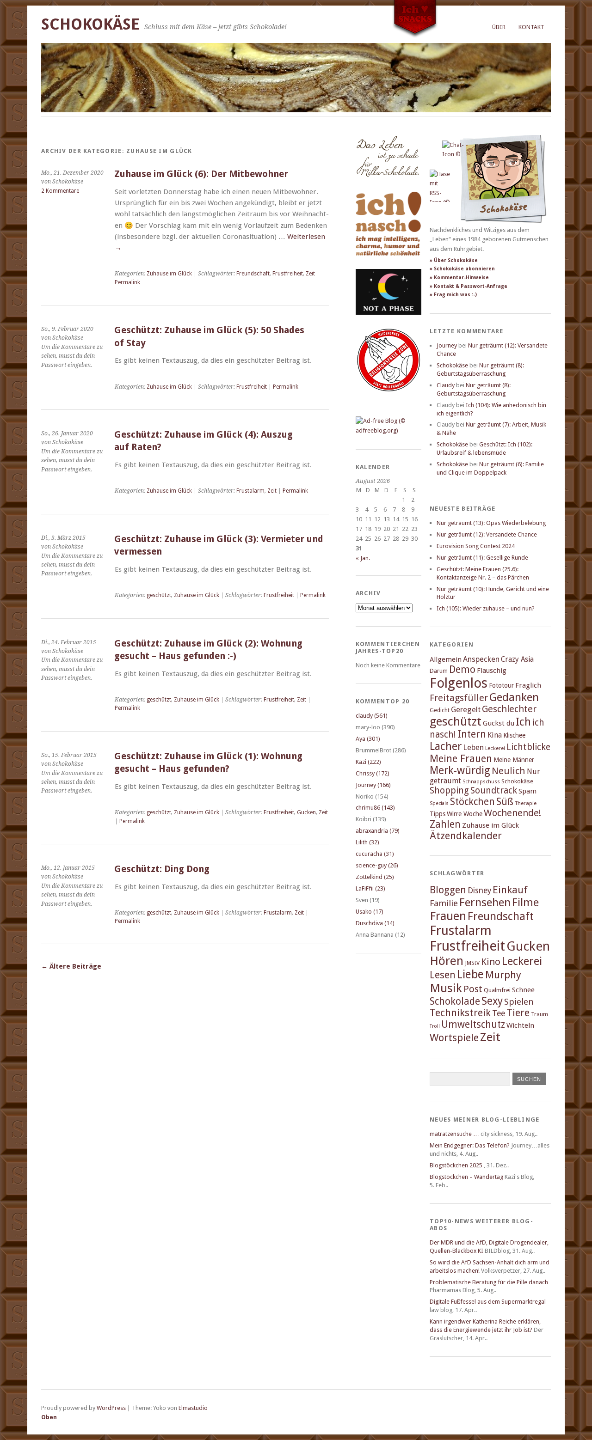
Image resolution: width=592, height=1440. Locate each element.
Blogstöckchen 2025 (456, 1165)
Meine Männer (513, 759)
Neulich (508, 770)
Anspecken (481, 659)
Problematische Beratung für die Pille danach (489, 1282)
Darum (439, 670)
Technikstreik (460, 1013)
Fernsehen (485, 902)
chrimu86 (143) (375, 807)
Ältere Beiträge (71, 966)
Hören (446, 961)
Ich (523, 721)
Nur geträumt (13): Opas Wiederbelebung (491, 522)
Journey (447, 345)
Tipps (437, 814)
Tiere (518, 1013)
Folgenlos (458, 683)
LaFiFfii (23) (370, 888)
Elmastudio (193, 1407)
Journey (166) (373, 784)
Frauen (448, 916)
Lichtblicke (528, 747)
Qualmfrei (497, 990)
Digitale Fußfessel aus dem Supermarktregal (488, 1301)
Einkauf (510, 890)
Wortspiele (454, 1037)
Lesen (443, 975)
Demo (462, 669)
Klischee (514, 735)
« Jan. (363, 558)
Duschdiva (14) (375, 923)
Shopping (449, 790)
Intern (471, 734)
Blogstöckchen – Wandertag (466, 1176)
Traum (539, 1014)
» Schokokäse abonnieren (462, 269)
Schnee (523, 990)
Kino (490, 961)
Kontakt (531, 27)
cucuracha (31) (375, 853)
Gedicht (440, 710)
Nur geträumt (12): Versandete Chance (487, 534)
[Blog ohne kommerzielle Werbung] (388, 430)
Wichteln (520, 1025)
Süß (504, 801)
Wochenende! (512, 812)
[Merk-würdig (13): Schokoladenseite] (387, 186)
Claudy (446, 385)
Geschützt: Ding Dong (162, 869)
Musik (446, 988)
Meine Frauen (461, 758)
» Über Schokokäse (454, 260)
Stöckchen (472, 801)
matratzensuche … (454, 1133)
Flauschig (491, 670)
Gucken (306, 812)
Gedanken (514, 697)
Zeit (310, 273)
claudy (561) (372, 715)
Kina (494, 735)
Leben (473, 747)
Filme (525, 902)
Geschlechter (509, 709)
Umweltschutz (473, 1024)
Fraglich (528, 685)
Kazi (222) (368, 761)
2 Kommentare (60, 191)
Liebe (470, 974)
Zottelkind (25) (375, 876)
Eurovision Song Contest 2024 (476, 546)
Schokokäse (90, 24)
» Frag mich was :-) (453, 295)
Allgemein (446, 659)
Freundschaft (253, 273)
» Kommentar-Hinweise (459, 278)
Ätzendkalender (466, 836)
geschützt (159, 595)
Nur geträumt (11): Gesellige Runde (482, 557)
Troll (435, 1026)
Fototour (501, 685)
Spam (527, 791)
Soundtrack (493, 790)
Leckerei (495, 748)
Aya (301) (368, 738)
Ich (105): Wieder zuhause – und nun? (486, 608)
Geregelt (466, 709)
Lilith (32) (367, 842)
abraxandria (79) (378, 830)
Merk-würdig (460, 770)
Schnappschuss (481, 782)
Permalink (127, 282)
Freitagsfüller (459, 697)
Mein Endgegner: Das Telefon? (470, 1145)
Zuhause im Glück (169, 273)
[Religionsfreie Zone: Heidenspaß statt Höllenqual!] (388, 400)
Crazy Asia (517, 659)
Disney (479, 890)
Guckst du (498, 723)
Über (499, 27)
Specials (439, 803)
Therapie (525, 803)
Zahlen (445, 824)
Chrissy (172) (372, 773)
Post (472, 989)
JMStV (472, 962)
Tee (498, 1013)
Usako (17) (369, 911)
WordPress (111, 1407)
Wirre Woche (464, 814)
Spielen (519, 1001)
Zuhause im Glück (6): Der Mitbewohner (201, 174)
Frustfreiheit (287, 273)
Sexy (492, 1001)
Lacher (446, 746)
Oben (49, 1417)
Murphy (503, 975)
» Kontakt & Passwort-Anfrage (468, 286)
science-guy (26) (377, 865)
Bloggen (448, 890)
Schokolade (455, 1001)
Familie (444, 903)
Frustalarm (250, 491)
